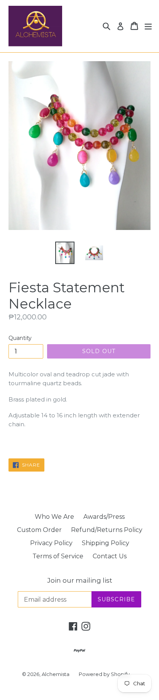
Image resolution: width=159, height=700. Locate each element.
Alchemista (55, 674)
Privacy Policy (51, 543)
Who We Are (54, 516)
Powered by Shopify (104, 674)
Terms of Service (57, 556)
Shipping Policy (105, 543)
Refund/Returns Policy (106, 530)
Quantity (20, 338)
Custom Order (39, 530)
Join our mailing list (79, 580)
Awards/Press (104, 516)
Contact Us (110, 556)
